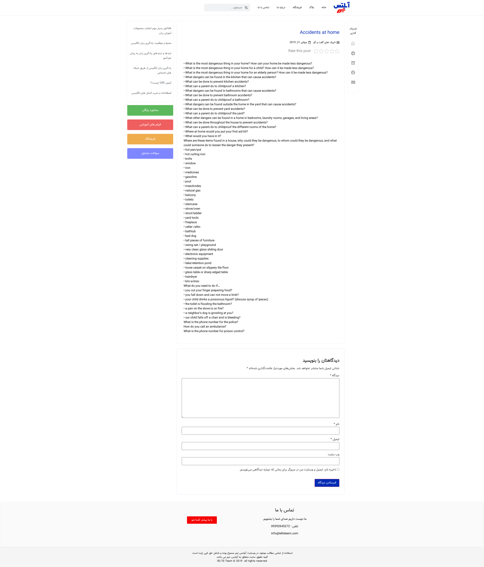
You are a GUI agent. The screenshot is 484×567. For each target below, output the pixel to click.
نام (336, 424)
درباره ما (281, 7)
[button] (353, 44)
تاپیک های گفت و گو (324, 42)
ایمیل (334, 439)
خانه (324, 7)
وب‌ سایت (333, 454)
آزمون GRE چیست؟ (160, 83)
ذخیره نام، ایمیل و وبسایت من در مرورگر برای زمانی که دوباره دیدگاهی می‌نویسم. (287, 469)
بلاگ (311, 7)
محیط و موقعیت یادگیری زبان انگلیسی (151, 43)
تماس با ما (263, 7)
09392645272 (280, 526)
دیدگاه (334, 375)
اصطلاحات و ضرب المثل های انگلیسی (151, 93)
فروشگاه (297, 7)
